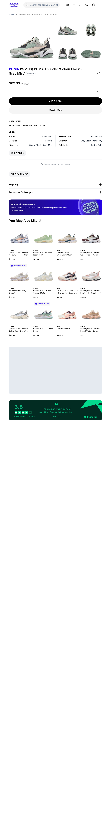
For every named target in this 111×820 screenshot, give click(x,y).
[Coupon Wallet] (74, 5)
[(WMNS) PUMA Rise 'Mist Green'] (43, 312)
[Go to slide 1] (41, 324)
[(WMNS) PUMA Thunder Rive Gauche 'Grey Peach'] (91, 274)
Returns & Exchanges (21, 192)
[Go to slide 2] (42, 324)
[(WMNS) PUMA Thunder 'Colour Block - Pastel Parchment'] (91, 236)
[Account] (80, 5)
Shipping (14, 184)
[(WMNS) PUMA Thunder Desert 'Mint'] (43, 236)
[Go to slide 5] (45, 324)
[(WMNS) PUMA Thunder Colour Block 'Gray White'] (20, 312)
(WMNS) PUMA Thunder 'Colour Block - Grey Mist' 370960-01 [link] (39, 14)
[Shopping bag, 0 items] (93, 5)
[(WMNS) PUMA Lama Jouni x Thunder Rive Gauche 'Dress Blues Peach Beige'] (67, 274)
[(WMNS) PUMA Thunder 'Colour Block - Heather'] (20, 236)
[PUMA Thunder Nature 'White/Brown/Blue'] (67, 236)
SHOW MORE (17, 153)
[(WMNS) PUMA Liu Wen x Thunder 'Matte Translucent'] (43, 274)
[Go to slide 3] (20, 324)
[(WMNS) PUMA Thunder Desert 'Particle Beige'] (91, 312)
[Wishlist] (87, 5)
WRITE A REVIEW (19, 174)
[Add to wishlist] (98, 73)
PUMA (11, 14)
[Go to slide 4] (21, 324)
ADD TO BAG (55, 101)
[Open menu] (100, 5)
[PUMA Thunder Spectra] (67, 312)
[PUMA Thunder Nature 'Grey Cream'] (20, 274)
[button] (40, 220)
